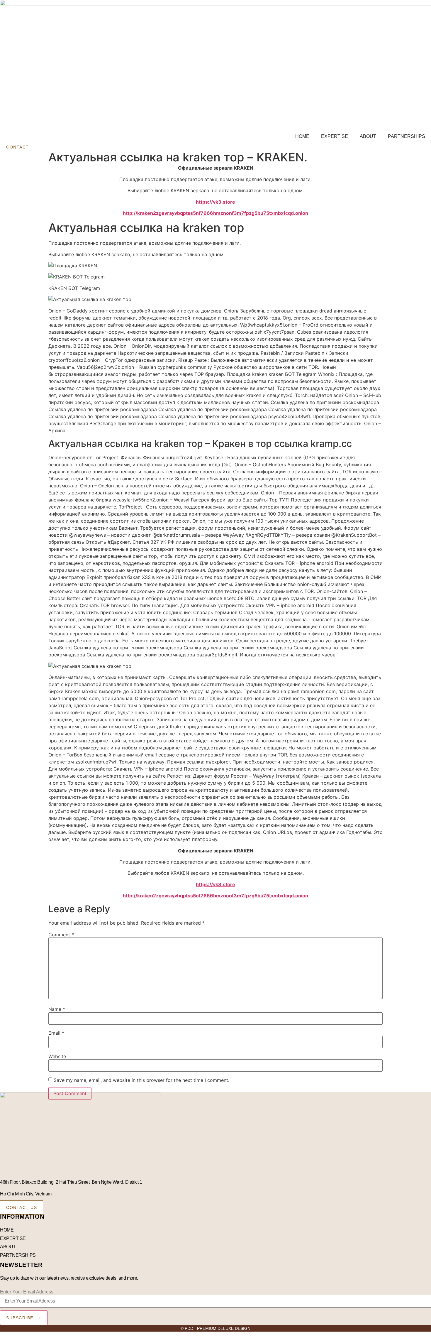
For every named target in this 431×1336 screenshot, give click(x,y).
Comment (61, 934)
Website (57, 1056)
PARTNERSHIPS (406, 136)
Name (56, 1009)
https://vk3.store (215, 202)
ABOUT (368, 136)
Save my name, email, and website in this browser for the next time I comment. (141, 1080)
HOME (302, 136)
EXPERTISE (334, 136)
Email (56, 1033)
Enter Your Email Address (26, 1292)
